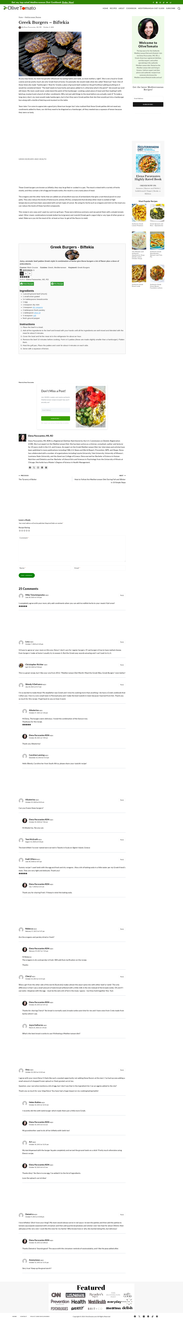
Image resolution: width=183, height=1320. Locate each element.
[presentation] (139, 213)
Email (77, 568)
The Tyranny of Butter (28, 477)
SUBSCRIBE (170, 8)
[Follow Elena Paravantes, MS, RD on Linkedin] (42, 467)
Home (21, 17)
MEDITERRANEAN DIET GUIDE (151, 8)
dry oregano (38, 307)
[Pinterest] (160, 2)
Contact (23, 1316)
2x (26, 273)
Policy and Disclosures (40, 1316)
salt (34, 316)
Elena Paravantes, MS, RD (32, 27)
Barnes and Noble (151, 188)
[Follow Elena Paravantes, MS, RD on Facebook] (30, 467)
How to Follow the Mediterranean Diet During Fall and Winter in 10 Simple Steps (100, 479)
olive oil (37, 313)
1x (22, 273)
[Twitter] (167, 2)
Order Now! (68, 2)
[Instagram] (156, 2)
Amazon (139, 188)
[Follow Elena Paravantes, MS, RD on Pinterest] (46, 467)
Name (23, 568)
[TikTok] (163, 2)
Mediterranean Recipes (33, 17)
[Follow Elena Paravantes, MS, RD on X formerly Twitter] (34, 467)
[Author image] (20, 27)
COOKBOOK (131, 8)
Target (149, 191)
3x (30, 273)
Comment (24, 538)
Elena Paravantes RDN (39, 735)
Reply (122, 595)
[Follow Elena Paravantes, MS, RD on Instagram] (38, 467)
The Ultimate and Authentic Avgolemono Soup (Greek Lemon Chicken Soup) (138, 255)
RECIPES (113, 8)
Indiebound (140, 191)
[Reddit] (170, 2)
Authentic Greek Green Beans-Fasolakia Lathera (156, 286)
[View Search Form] (179, 8)
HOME (105, 8)
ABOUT (121, 8)
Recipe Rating (24, 527)
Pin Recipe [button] (58, 284)
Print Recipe (28, 284)
